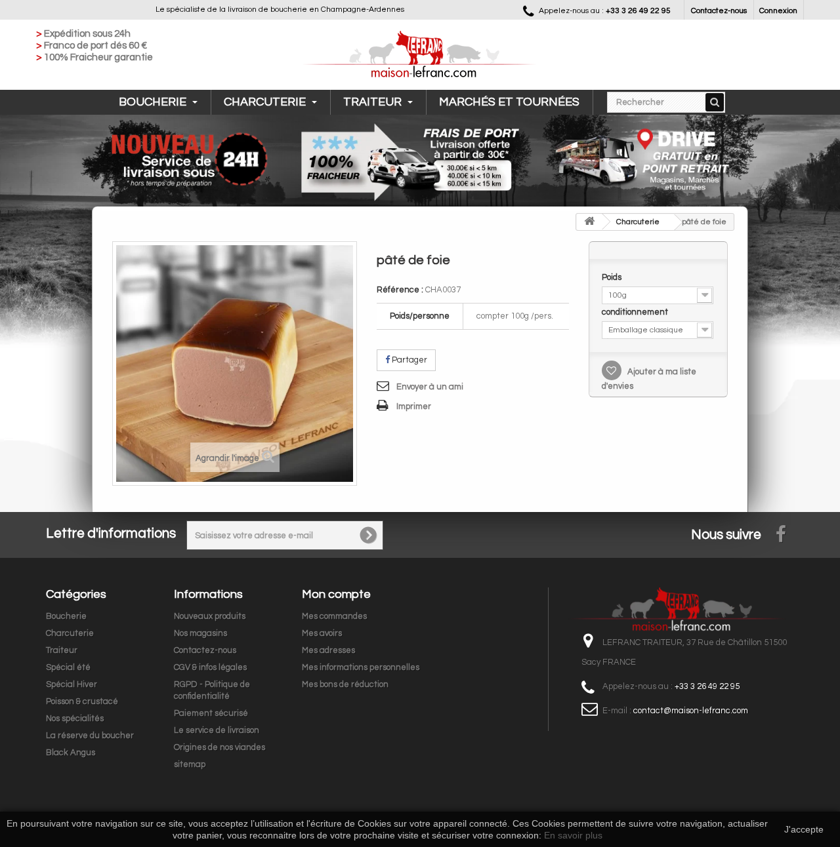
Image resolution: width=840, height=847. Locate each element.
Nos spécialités (75, 718)
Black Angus (70, 752)
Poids (612, 277)
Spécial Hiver (71, 684)
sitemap (189, 764)
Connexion (778, 11)
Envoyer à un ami (429, 386)
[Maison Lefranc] (420, 55)
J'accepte (804, 829)
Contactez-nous (719, 11)
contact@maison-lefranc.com (690, 710)
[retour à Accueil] (589, 222)
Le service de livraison (216, 730)
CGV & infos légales (210, 667)
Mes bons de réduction (345, 684)
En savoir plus (573, 835)
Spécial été (68, 667)
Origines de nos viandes (219, 747)
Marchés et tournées (509, 102)
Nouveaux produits (209, 616)
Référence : (400, 289)
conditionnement (636, 312)
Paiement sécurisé (211, 713)
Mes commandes (334, 616)
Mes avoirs (322, 633)
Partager (408, 359)
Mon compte (336, 594)
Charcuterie (266, 102)
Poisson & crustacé (82, 701)
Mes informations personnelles (360, 667)
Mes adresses (328, 650)
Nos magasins (200, 633)
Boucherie (154, 102)
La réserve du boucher (90, 735)
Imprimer (413, 406)
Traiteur (373, 102)
